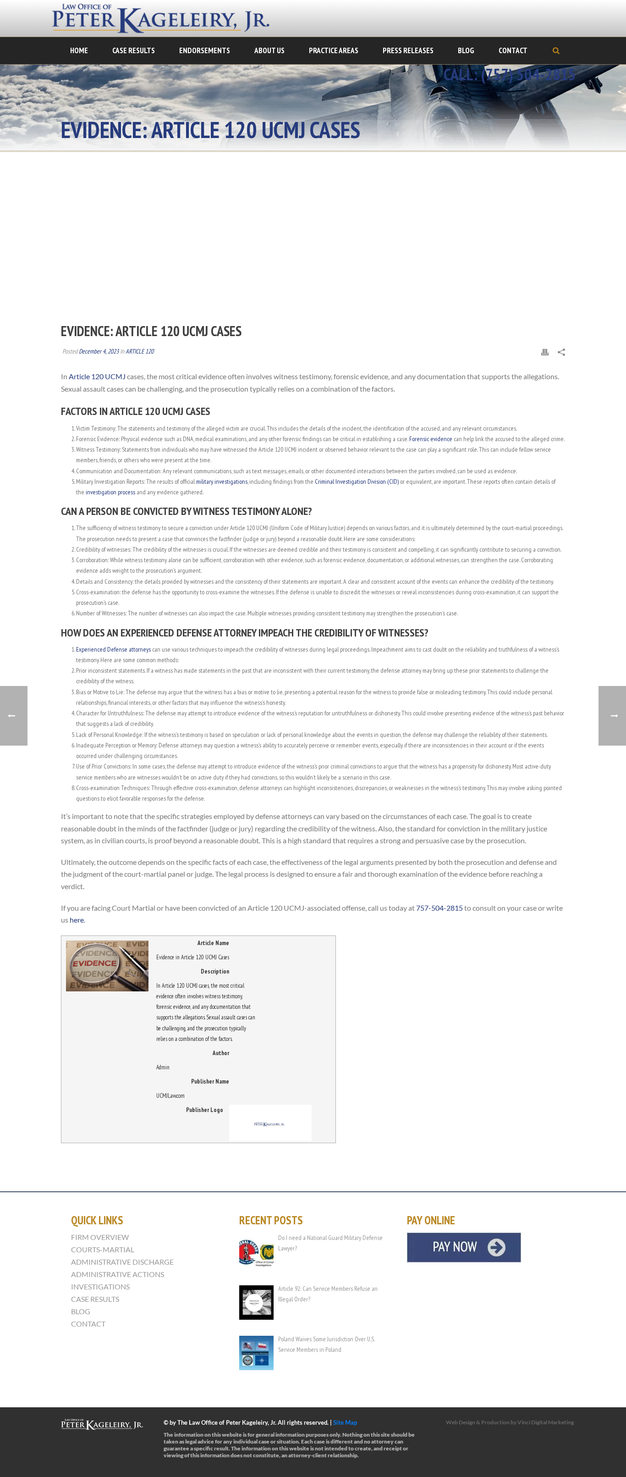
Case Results (133, 50)
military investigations (221, 481)
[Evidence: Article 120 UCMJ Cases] (313, 244)
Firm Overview (100, 1237)
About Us (269, 50)
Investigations (100, 1287)
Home (79, 50)
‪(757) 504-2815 (528, 74)
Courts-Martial (102, 1249)
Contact (513, 50)
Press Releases (408, 50)
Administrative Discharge (122, 1262)
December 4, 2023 (99, 351)
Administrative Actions (117, 1274)
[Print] (545, 351)
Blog (466, 50)
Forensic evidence (430, 439)
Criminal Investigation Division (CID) (357, 481)
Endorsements (204, 50)
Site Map (345, 1422)
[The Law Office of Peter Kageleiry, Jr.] (166, 18)
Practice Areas (333, 50)
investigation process (110, 492)
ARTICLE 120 (140, 351)
